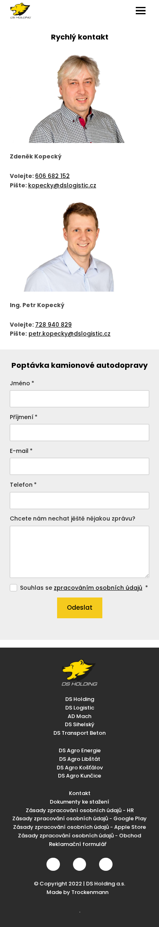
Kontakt (80, 793)
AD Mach (79, 716)
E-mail (21, 451)
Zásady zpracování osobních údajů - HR (80, 810)
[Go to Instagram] (79, 864)
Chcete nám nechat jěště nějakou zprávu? (72, 518)
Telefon (23, 485)
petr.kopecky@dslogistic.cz (69, 334)
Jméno (22, 383)
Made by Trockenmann (77, 892)
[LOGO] (20, 10)
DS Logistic (79, 708)
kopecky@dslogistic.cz (62, 185)
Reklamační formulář (77, 844)
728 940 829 (53, 325)
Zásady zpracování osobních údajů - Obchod (79, 835)
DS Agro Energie (80, 750)
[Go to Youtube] (105, 864)
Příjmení (24, 417)
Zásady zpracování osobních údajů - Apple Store (79, 827)
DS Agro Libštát (79, 759)
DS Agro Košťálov (80, 767)
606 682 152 (52, 176)
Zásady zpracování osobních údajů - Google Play (79, 818)
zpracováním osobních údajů (98, 588)
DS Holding (79, 699)
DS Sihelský (79, 724)
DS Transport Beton (79, 733)
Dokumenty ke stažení (79, 802)
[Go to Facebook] (53, 864)
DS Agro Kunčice (79, 776)
